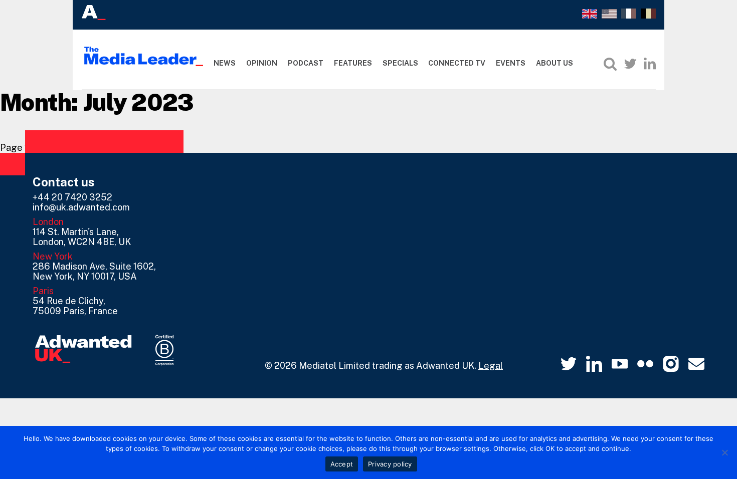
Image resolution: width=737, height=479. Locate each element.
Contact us (64, 182)
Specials (400, 63)
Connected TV (456, 63)
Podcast (305, 63)
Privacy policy (390, 464)
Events (510, 63)
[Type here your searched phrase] (610, 63)
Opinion (261, 63)
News (225, 63)
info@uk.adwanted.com (81, 207)
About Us (554, 63)
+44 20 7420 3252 (72, 197)
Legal (490, 365)
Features (353, 63)
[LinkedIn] (650, 63)
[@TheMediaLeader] (630, 63)
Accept (341, 464)
